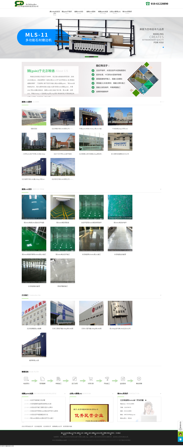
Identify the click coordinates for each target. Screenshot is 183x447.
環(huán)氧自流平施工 (63, 254)
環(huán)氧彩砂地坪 (120, 222)
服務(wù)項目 (78, 12)
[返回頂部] (180, 439)
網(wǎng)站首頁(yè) (55, 13)
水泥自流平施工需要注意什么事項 (41, 407)
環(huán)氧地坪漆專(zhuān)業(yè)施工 (34, 254)
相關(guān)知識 (103, 12)
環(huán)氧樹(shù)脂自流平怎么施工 (42, 418)
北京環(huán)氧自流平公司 (87, 440)
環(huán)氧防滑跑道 (62, 222)
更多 (163, 101)
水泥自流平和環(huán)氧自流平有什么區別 (44, 411)
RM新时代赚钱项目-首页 (7, 446)
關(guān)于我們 (67, 12)
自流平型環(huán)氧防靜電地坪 (91, 222)
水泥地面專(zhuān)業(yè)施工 (91, 254)
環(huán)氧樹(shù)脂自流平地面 (34, 222)
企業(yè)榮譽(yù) (115, 12)
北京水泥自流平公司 (74, 440)
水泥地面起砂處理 (120, 254)
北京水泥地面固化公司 (102, 440)
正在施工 (31, 295)
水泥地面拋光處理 (34, 286)
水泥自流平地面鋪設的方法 (39, 414)
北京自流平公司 (114, 440)
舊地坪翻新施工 (63, 286)
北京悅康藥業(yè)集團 (34, 328)
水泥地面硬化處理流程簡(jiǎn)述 (40, 404)
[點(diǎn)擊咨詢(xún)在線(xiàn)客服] (180, 426)
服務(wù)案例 (91, 12)
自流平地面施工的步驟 (37, 400)
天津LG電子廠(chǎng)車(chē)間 (91, 328)
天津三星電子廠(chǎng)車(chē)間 (62, 328)
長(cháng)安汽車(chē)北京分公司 (120, 328)
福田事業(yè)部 (34, 360)
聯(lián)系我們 (127, 12)
